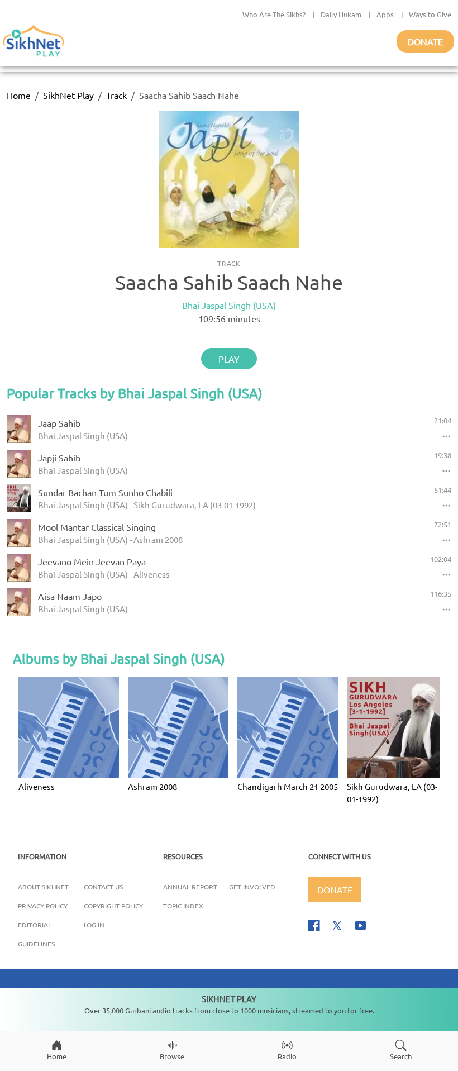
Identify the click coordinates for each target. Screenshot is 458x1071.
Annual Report (190, 886)
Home (19, 95)
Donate (425, 41)
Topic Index (183, 905)
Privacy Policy (43, 905)
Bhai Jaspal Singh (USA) (229, 305)
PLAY (229, 358)
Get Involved (252, 886)
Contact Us (103, 886)
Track (116, 95)
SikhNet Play (68, 95)
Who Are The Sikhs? (274, 14)
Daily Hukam (341, 14)
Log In (94, 924)
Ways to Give (430, 14)
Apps (385, 14)
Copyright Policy (113, 905)
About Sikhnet (43, 886)
